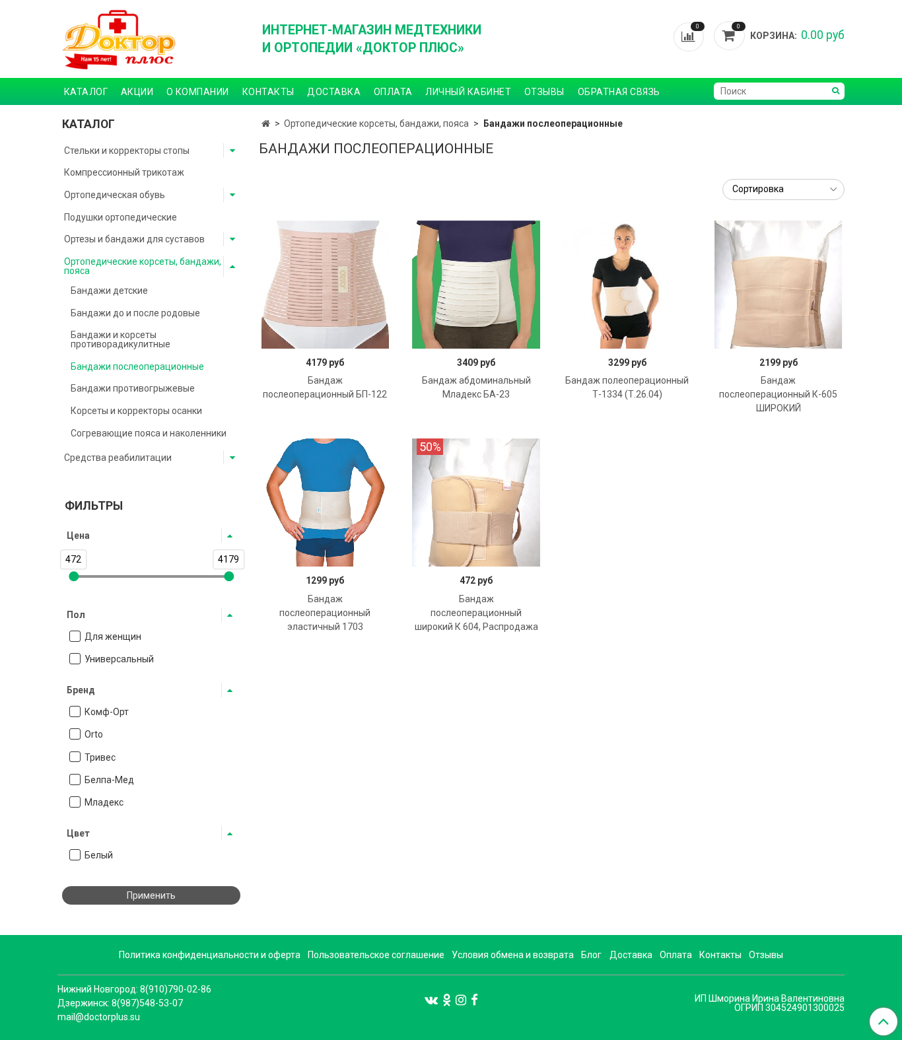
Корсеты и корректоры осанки (136, 410)
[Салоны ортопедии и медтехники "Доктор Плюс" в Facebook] (474, 999)
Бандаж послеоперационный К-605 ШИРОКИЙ (778, 394)
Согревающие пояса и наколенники (148, 433)
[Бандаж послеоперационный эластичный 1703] (325, 502)
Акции (137, 92)
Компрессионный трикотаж (124, 172)
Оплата (393, 92)
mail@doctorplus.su (98, 1017)
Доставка (334, 92)
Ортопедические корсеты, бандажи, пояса (376, 123)
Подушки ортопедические (120, 217)
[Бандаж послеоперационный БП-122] (325, 285)
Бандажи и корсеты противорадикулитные (120, 339)
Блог (591, 955)
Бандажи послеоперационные (137, 366)
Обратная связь (619, 92)
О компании (197, 92)
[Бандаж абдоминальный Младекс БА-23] (476, 285)
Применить (151, 895)
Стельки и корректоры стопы (127, 150)
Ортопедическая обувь (114, 195)
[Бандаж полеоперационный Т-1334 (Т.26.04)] (627, 285)
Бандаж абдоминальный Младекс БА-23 (476, 387)
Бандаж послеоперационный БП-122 (325, 387)
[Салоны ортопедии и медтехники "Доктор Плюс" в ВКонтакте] (431, 999)
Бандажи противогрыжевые (133, 388)
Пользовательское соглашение (376, 955)
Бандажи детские (109, 290)
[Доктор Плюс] (150, 39)
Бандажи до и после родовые (135, 313)
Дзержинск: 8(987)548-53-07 (120, 1003)
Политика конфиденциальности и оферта (209, 955)
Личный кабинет (468, 92)
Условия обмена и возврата (513, 955)
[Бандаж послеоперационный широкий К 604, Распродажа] (476, 502)
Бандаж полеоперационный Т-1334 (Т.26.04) (627, 387)
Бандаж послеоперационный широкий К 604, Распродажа (476, 613)
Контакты (268, 92)
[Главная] (265, 123)
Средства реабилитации (118, 457)
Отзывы (544, 92)
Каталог (86, 92)
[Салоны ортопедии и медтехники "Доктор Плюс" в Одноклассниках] (446, 999)
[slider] (74, 576)
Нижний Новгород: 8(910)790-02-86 (134, 989)
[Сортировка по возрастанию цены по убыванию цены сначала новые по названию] (783, 189)
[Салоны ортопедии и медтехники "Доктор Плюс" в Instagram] (461, 999)
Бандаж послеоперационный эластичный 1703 (324, 613)
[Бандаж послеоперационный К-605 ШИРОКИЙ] (778, 285)
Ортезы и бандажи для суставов (134, 239)
